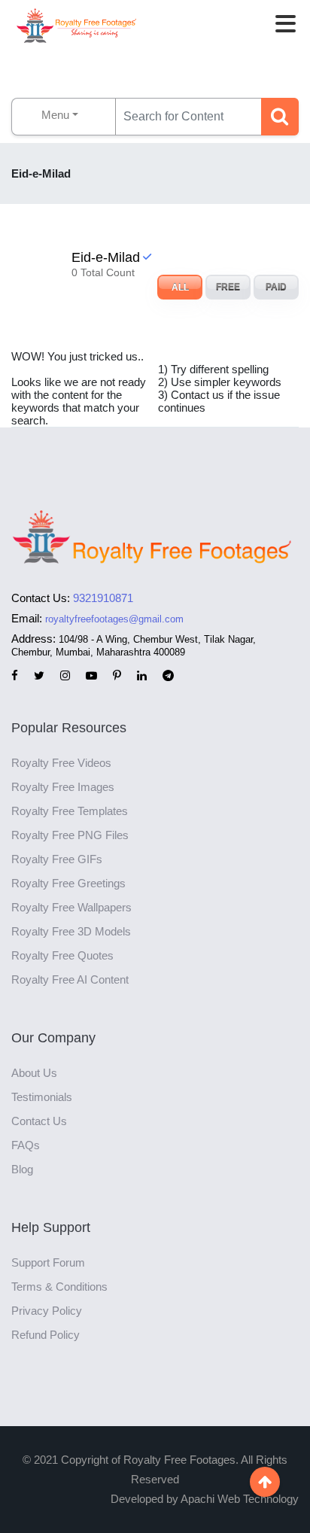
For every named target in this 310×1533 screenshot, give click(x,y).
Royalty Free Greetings (68, 883)
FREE (228, 287)
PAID (276, 287)
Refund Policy (45, 1334)
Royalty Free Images (62, 786)
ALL (180, 287)
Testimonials (41, 1096)
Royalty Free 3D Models (71, 931)
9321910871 (103, 598)
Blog (22, 1169)
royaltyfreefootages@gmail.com (114, 619)
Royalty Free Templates (69, 811)
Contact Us (39, 1121)
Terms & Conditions (59, 1286)
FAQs (25, 1145)
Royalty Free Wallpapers (71, 907)
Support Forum (48, 1262)
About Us (34, 1072)
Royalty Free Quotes (62, 955)
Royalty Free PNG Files (70, 835)
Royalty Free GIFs (56, 859)
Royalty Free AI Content (70, 979)
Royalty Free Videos (61, 762)
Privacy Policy (46, 1310)
